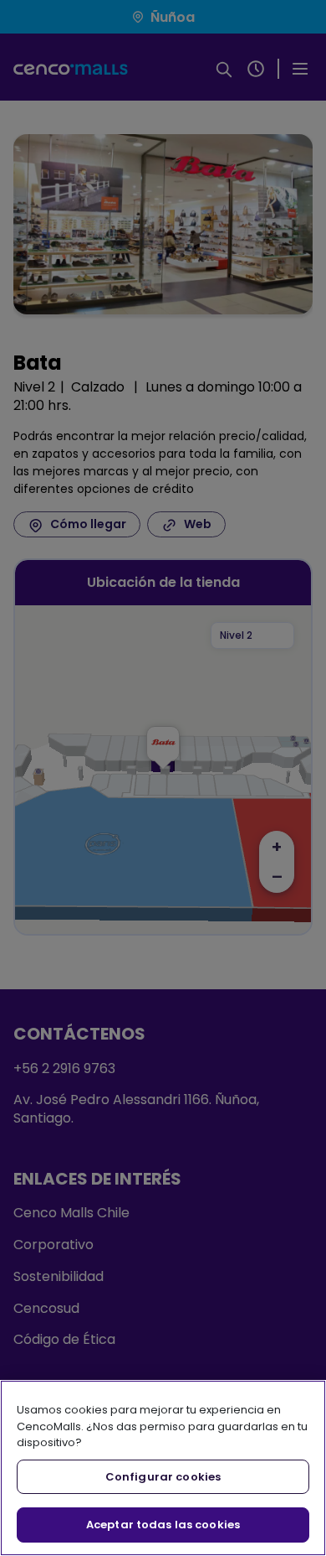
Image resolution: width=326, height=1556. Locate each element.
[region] (163, 1468)
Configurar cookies (163, 1477)
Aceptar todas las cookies (163, 1525)
